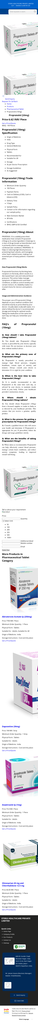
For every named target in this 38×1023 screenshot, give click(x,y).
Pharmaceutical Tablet (15, 109)
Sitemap (6, 943)
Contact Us (7, 940)
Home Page (7, 931)
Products (10, 106)
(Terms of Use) (26, 1011)
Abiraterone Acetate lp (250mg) (17, 616)
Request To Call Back (10, 101)
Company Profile (8, 934)
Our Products (7, 937)
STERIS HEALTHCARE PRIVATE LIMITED (21, 5)
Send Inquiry (10, 99)
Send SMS (20, 1001)
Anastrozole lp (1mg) (12, 805)
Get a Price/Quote (9, 123)
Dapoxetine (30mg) (11, 726)
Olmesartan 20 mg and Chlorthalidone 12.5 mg (13, 884)
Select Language (24, 1019)
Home (9, 104)
